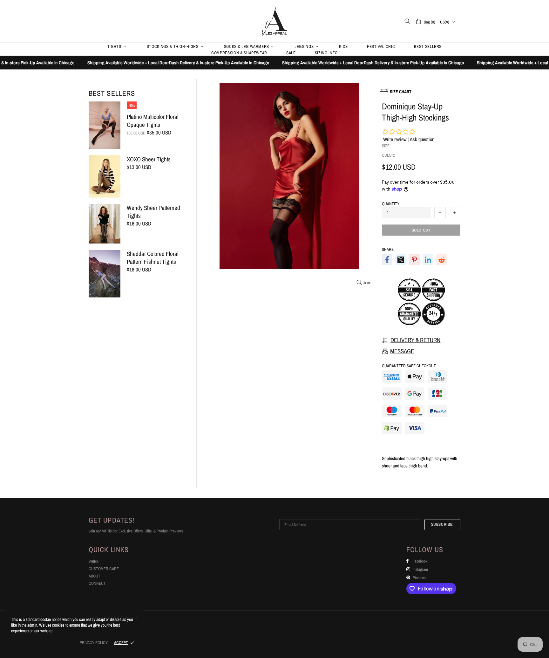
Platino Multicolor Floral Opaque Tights (152, 121)
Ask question (422, 139)
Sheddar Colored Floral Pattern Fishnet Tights (152, 258)
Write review (394, 139)
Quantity (390, 203)
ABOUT (94, 576)
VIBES (93, 561)
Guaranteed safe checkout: (409, 365)
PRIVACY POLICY (94, 642)
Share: (388, 249)
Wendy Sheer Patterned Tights (153, 212)
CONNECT (97, 583)
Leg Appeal (274, 21)
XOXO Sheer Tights (149, 159)
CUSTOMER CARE (104, 568)
